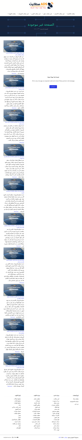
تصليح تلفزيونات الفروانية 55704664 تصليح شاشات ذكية (15, 332)
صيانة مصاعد (56, 427)
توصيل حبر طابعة (17, 423)
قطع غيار (18, 427)
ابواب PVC (56, 430)
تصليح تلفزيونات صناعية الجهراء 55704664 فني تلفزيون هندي (14, 88)
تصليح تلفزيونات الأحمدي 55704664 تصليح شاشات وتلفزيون (15, 297)
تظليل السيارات (36, 419)
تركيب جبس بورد (36, 421)
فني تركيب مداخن (16, 407)
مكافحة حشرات (55, 405)
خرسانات (38, 401)
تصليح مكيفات (17, 413)
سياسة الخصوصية (74, 401)
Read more (14, 73)
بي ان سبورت (56, 401)
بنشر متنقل (56, 403)
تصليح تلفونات (17, 403)
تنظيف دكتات (37, 413)
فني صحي (56, 409)
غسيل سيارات (17, 411)
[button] (66, 14)
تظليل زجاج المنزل (16, 419)
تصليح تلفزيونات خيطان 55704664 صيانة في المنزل (15, 192)
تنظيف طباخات (36, 415)
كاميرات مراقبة (55, 415)
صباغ (19, 417)
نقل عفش (56, 417)
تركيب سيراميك (55, 421)
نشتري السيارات (36, 411)
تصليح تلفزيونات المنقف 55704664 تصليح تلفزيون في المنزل (14, 157)
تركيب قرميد (18, 421)
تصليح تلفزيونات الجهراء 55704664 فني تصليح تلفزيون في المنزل (15, 366)
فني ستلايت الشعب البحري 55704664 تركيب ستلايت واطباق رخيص (15, 53)
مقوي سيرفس (55, 411)
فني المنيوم (18, 409)
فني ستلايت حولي (47, 13)
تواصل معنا (75, 398)
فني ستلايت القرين (35, 13)
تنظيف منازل (37, 398)
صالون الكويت (36, 405)
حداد (20, 405)
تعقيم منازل (37, 409)
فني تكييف (37, 407)
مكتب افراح (37, 403)
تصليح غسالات (17, 398)
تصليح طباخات (36, 417)
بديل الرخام (37, 427)
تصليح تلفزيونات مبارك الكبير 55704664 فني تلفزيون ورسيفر (15, 261)
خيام (20, 425)
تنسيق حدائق (37, 425)
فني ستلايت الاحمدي (59, 13)
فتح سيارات (56, 419)
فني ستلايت (56, 398)
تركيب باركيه (56, 423)
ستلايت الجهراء (12, 13)
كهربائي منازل (56, 413)
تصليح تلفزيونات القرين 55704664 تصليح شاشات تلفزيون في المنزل (14, 226)
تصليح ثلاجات (17, 401)
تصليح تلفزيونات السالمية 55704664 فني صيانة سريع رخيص (14, 123)
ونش (19, 415)
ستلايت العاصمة (71, 13)
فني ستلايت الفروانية (24, 13)
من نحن (76, 404)
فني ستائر (37, 423)
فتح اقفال (57, 407)
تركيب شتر (56, 425)
